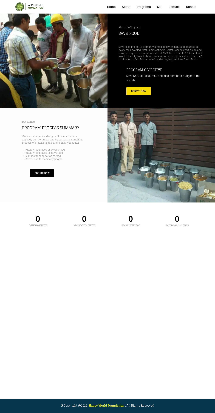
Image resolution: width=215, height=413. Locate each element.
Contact (174, 6)
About (126, 6)
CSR (159, 6)
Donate (191, 6)
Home (111, 6)
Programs (144, 6)
